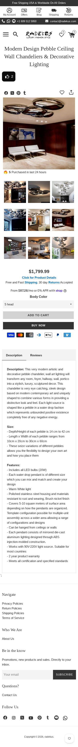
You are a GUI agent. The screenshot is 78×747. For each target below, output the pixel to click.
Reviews (36, 355)
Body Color (38, 296)
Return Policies (12, 608)
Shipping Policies (13, 613)
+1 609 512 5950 (26, 21)
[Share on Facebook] (7, 93)
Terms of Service (13, 618)
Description (14, 355)
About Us (8, 638)
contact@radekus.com (63, 21)
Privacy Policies (12, 603)
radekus (49, 736)
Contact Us (9, 695)
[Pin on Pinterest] (19, 93)
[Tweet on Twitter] (13, 93)
